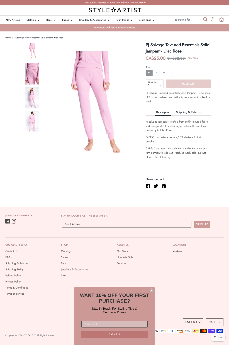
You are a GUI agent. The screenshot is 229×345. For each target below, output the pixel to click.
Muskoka (177, 251)
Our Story (122, 251)
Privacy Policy (13, 282)
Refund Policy (13, 275)
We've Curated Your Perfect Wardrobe (114, 27)
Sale (63, 275)
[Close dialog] (151, 290)
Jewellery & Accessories (93, 20)
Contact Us (11, 251)
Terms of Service (14, 294)
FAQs (8, 257)
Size (148, 67)
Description (163, 112)
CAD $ (213, 322)
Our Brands (123, 20)
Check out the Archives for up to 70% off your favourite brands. (114, 2)
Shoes (66, 20)
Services (121, 263)
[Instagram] (14, 221)
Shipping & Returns (188, 112)
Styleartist (29, 335)
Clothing (31, 20)
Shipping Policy (14, 269)
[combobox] (155, 84)
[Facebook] (8, 221)
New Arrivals (13, 20)
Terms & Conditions (16, 288)
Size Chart (193, 58)
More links (145, 20)
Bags (49, 20)
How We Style (125, 257)
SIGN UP (202, 224)
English (191, 322)
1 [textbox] (149, 85)
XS (149, 72)
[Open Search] (205, 20)
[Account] (213, 21)
